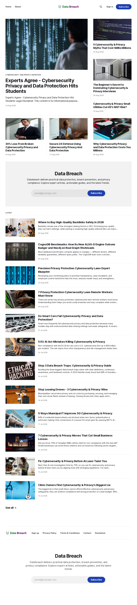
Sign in (109, 6)
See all (9, 507)
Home (8, 6)
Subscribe (124, 7)
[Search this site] (101, 7)
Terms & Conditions (70, 533)
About (18, 6)
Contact (87, 533)
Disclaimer (100, 533)
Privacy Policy (49, 533)
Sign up (35, 533)
